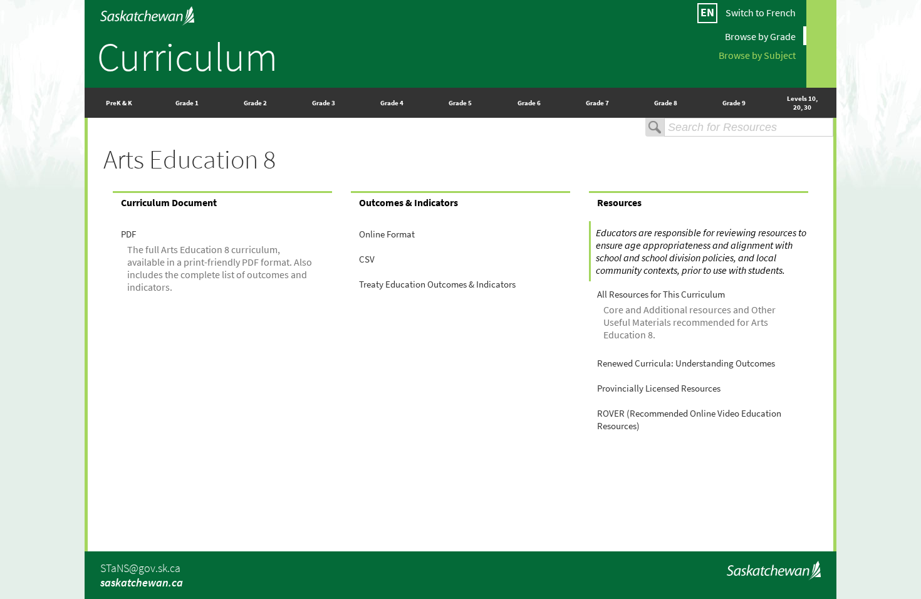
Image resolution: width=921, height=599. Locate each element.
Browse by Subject (757, 54)
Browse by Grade (760, 35)
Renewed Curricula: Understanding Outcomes (686, 363)
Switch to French (761, 12)
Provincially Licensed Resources (659, 388)
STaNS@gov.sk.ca (140, 568)
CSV (367, 259)
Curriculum (187, 56)
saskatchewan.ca (141, 582)
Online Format (387, 234)
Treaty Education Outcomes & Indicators (437, 284)
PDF (128, 234)
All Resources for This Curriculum (661, 294)
